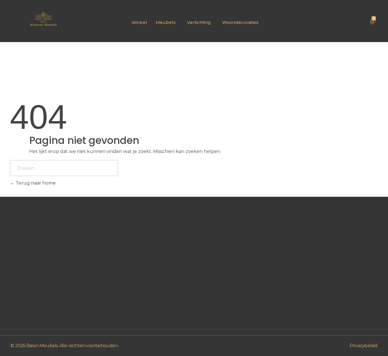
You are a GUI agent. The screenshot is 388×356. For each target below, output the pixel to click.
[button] (167, 22)
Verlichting (199, 22)
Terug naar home (35, 183)
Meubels (166, 22)
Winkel (139, 22)
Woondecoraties (240, 22)
